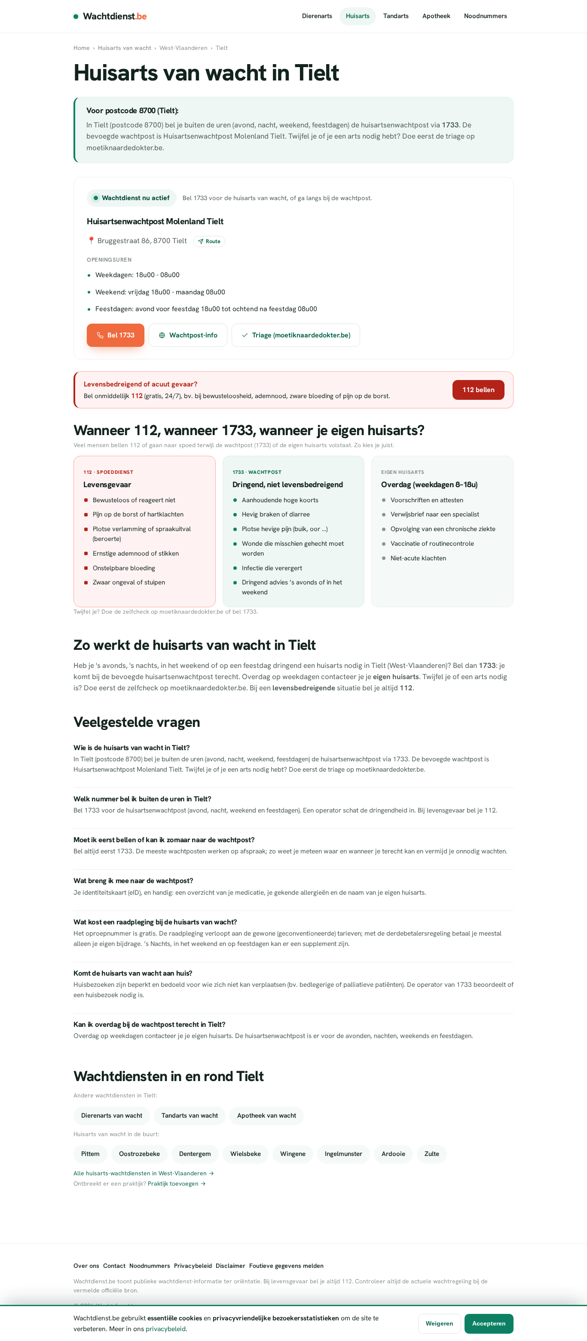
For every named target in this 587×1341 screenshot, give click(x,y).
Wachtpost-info (193, 335)
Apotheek (436, 16)
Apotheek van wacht (266, 1115)
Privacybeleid (193, 1266)
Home (81, 48)
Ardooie (393, 1153)
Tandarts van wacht (190, 1115)
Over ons (86, 1266)
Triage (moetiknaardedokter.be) (301, 335)
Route (213, 241)
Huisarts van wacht (124, 48)
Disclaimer (230, 1266)
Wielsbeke (245, 1153)
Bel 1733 (121, 335)
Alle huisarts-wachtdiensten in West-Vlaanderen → (143, 1173)
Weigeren (439, 1323)
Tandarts (396, 16)
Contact (114, 1266)
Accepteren (489, 1323)
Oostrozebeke (139, 1153)
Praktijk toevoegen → (177, 1183)
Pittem (90, 1153)
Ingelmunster (343, 1153)
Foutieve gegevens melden (286, 1266)
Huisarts (358, 16)
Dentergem (195, 1153)
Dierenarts (317, 16)
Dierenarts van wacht (111, 1115)
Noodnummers (485, 16)
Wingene (293, 1153)
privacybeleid (166, 1328)
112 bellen (478, 389)
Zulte (432, 1153)
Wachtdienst (115, 16)
